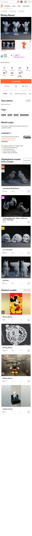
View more (27, 160)
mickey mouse (7, 409)
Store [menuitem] (13, 6)
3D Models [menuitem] (7, 6)
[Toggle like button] (4, 191)
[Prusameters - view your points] (21, 2)
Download (17, 81)
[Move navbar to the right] (30, 6)
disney (10, 115)
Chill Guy (6, 280)
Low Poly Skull (7, 249)
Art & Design (13, 11)
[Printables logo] (2, 6)
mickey (16, 115)
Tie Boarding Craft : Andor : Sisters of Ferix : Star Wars (15, 219)
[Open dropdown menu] (29, 15)
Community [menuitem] (26, 6)
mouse (3, 115)
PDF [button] (29, 100)
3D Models (4, 11)
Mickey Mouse (7, 317)
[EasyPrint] (18, 1)
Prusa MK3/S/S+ (19, 76)
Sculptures (21, 11)
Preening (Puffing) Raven (11, 188)
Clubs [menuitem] (19, 6)
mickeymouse (24, 115)
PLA (4, 75)
